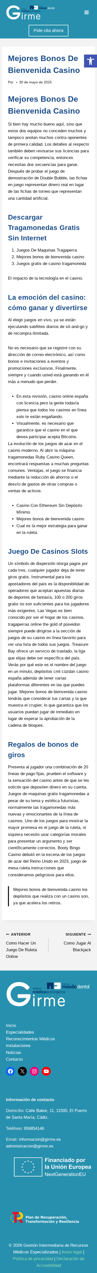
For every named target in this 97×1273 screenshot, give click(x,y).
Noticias (13, 1052)
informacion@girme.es (40, 1139)
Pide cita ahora (48, 30)
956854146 (34, 1128)
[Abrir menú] (86, 12)
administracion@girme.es (29, 1146)
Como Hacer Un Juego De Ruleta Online (21, 946)
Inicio (11, 1025)
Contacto (14, 1059)
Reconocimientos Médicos (30, 1039)
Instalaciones (18, 1045)
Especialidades (20, 1032)
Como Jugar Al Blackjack (77, 942)
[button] (90, 61)
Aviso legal (71, 1252)
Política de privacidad (33, 1258)
